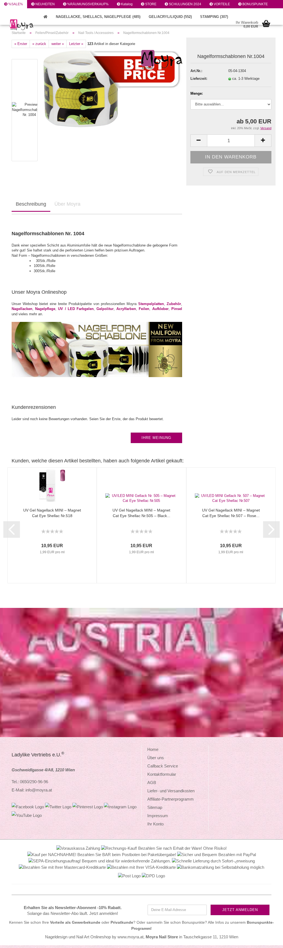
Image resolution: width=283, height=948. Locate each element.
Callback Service (162, 766)
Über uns (155, 757)
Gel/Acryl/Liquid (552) (170, 17)
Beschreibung (31, 204)
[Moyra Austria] (39, 25)
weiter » (57, 44)
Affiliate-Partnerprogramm (170, 799)
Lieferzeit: (198, 78)
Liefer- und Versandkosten (171, 790)
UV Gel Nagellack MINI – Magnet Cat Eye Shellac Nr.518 (52, 513)
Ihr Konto (155, 824)
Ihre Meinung (156, 438)
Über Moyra (67, 204)
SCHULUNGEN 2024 (184, 4)
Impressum (157, 815)
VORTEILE (221, 4)
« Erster (20, 44)
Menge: (196, 93)
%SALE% (15, 4)
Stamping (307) (214, 17)
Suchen (13, 12)
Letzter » (76, 44)
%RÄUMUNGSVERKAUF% (87, 4)
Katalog (126, 4)
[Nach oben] (268, 939)
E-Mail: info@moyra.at (32, 790)
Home (152, 749)
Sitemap (154, 807)
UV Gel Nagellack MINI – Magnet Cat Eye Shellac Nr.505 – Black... (141, 513)
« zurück (39, 44)
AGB (151, 782)
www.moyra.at (130, 936)
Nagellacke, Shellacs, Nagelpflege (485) (98, 17)
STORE (150, 4)
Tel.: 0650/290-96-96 (30, 781)
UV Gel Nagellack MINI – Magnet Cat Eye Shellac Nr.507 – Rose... (231, 513)
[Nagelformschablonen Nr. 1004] (112, 87)
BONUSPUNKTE (255, 4)
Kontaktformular (161, 774)
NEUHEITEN (45, 4)
